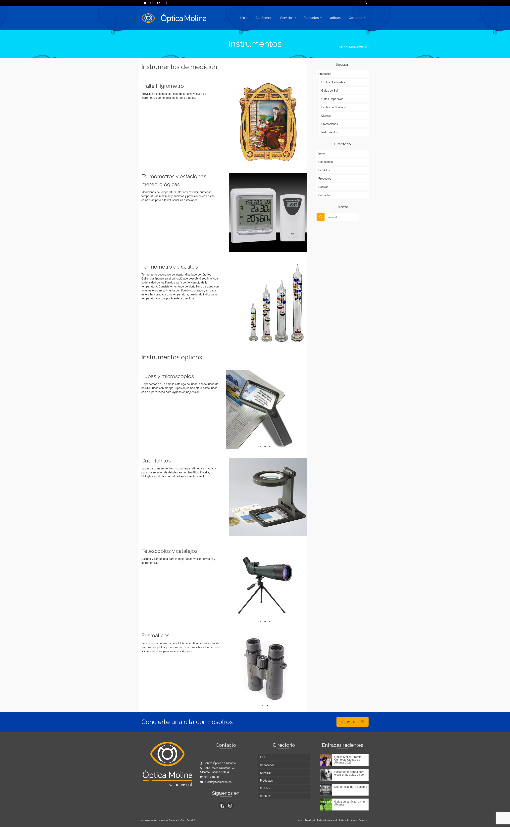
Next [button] (306, 409)
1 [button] (260, 447)
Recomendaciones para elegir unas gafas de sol (349, 773)
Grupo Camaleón (188, 820)
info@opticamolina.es (217, 782)
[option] (265, 409)
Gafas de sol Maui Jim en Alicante (350, 803)
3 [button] (270, 447)
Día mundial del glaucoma (350, 786)
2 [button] (265, 447)
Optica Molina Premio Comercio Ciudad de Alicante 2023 (347, 759)
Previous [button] (224, 409)
